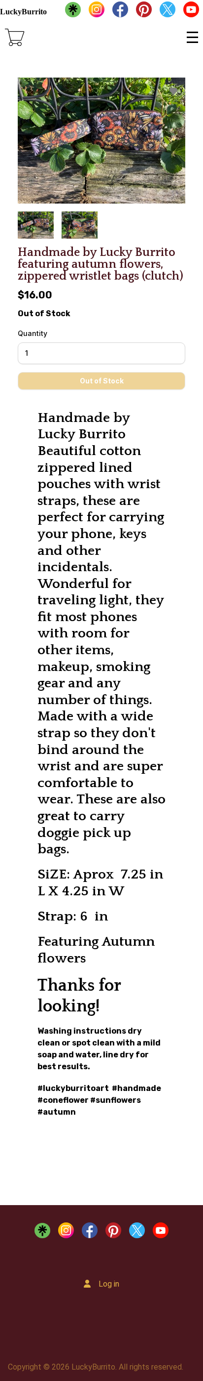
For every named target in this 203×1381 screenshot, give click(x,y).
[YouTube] (191, 12)
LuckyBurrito (23, 11)
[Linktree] (73, 12)
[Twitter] (167, 12)
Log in (109, 1284)
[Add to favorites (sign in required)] (173, 91)
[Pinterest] (144, 12)
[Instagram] (96, 12)
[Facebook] (120, 12)
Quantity (32, 333)
